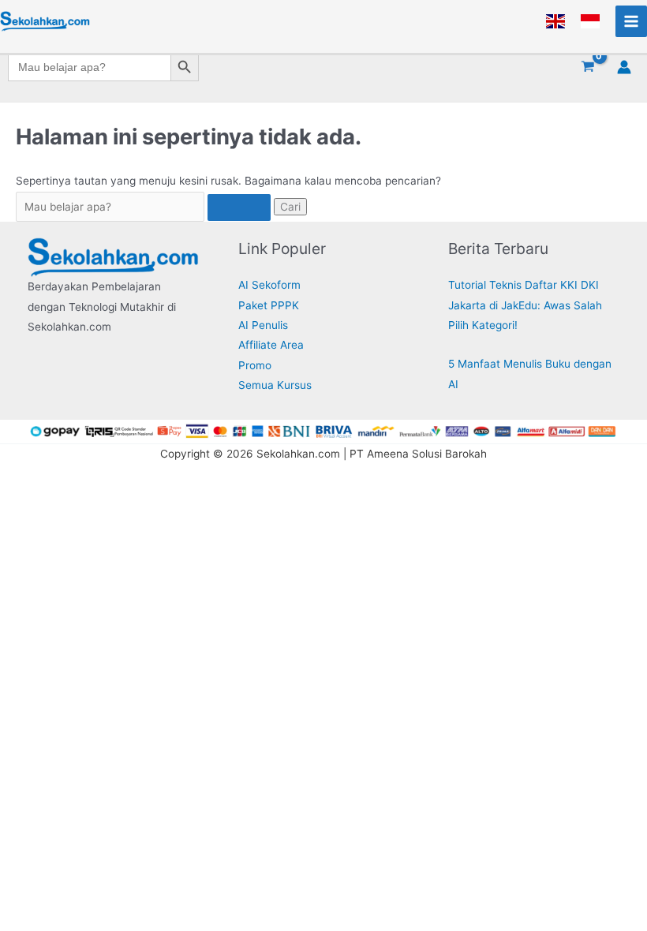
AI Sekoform (269, 285)
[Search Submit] (239, 207)
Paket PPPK (268, 305)
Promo (254, 365)
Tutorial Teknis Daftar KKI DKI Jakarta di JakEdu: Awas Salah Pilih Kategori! (525, 305)
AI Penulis (263, 325)
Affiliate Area (271, 344)
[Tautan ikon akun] (624, 67)
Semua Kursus (275, 385)
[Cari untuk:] (145, 206)
